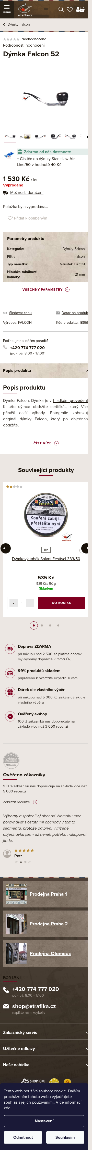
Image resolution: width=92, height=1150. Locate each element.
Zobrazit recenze (16, 802)
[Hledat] (61, 9)
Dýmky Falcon (74, 249)
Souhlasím (65, 1137)
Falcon (79, 256)
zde (7, 1108)
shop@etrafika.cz (34, 1007)
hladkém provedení (70, 400)
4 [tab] (58, 625)
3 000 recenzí (56, 726)
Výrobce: (17, 322)
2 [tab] (42, 625)
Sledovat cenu (20, 313)
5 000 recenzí (14, 791)
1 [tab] (34, 625)
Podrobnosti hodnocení (24, 45)
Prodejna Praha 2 (49, 924)
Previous (6, 548)
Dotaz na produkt (75, 313)
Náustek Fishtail (72, 264)
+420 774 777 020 (27, 347)
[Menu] (7, 9)
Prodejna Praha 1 (48, 894)
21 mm (80, 274)
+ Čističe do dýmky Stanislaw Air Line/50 (46, 161)
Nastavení (44, 1121)
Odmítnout (23, 1137)
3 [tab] (50, 625)
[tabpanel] (46, 550)
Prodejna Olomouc (50, 953)
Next (86, 548)
